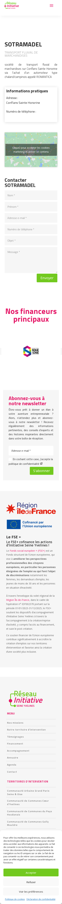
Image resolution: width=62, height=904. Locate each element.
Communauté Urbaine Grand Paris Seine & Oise (28, 792)
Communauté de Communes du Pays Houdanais (29, 812)
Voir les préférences (31, 891)
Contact (12, 771)
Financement (15, 743)
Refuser (31, 882)
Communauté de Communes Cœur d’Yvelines (28, 802)
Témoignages (15, 736)
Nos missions (15, 722)
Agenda (11, 764)
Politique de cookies (15, 899)
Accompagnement (18, 750)
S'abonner (41, 470)
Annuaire (12, 757)
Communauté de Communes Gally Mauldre (28, 823)
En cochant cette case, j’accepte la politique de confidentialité (31, 461)
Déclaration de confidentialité (41, 899)
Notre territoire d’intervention (26, 729)
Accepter (31, 872)
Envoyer (47, 278)
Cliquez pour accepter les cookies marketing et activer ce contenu (31, 149)
